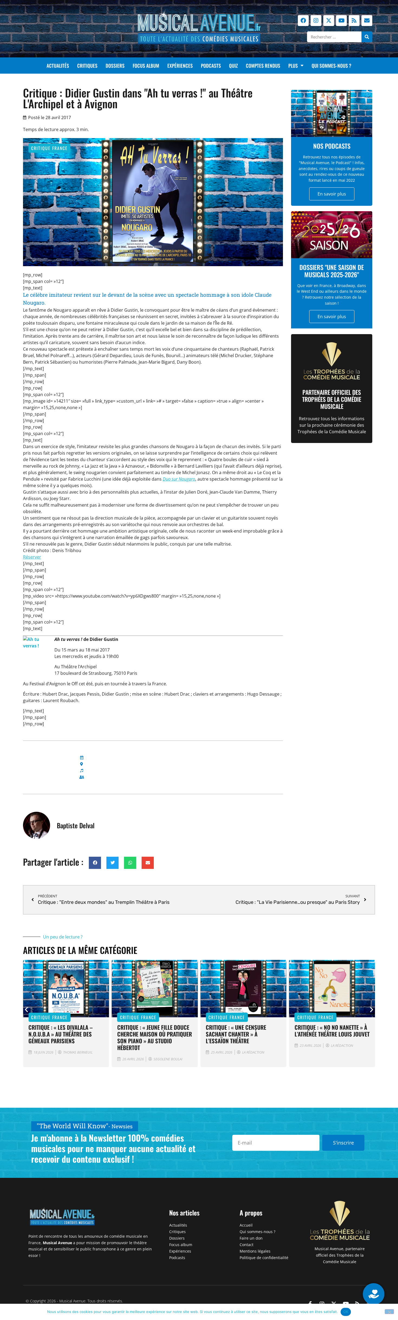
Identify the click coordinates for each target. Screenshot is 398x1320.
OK (345, 1311)
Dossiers (115, 65)
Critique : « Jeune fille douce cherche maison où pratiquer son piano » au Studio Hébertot (154, 1037)
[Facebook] (303, 20)
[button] (95, 863)
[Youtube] (341, 20)
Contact (246, 1244)
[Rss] (354, 20)
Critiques (87, 65)
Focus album (146, 65)
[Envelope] (366, 20)
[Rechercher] (366, 36)
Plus (293, 65)
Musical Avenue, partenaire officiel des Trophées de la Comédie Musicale (340, 1255)
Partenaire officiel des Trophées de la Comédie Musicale (331, 399)
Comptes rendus (263, 65)
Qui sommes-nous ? (331, 65)
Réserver (32, 557)
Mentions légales (255, 1251)
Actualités (58, 65)
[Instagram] (316, 20)
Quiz (233, 65)
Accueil (246, 1225)
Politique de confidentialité (264, 1257)
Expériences (180, 65)
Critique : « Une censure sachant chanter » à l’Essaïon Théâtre (236, 1034)
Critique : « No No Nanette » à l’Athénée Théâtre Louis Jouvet (332, 1030)
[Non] (389, 1311)
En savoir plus (332, 194)
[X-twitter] (328, 20)
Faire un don (251, 1238)
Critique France (49, 148)
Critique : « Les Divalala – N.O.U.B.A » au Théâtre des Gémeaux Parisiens (60, 1034)
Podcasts (211, 65)
